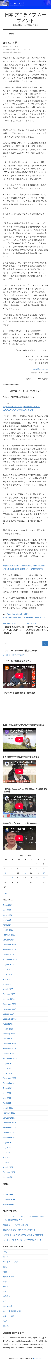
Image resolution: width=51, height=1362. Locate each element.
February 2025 (9, 994)
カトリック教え (9, 1316)
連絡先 (6, 1326)
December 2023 (9, 1044)
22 (37, 878)
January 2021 (8, 1177)
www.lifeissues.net (40, 369)
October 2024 (8, 1014)
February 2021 (9, 1172)
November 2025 (9, 950)
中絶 (7, 52)
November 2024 (9, 1009)
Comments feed (9, 1199)
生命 (15, 52)
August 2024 (8, 1024)
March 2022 (8, 1108)
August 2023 (8, 1063)
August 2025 (8, 964)
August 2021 (8, 1143)
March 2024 (8, 1029)
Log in (5, 1189)
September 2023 (10, 1058)
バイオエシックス (10, 1262)
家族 (11, 52)
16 (44, 873)
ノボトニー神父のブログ (13, 655)
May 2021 (7, 1157)
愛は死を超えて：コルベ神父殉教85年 (19, 1230)
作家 (5, 1321)
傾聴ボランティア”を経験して (15, 1225)
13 (24, 873)
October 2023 (8, 1053)
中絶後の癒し (8, 1306)
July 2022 (7, 1093)
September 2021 (10, 1138)
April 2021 (7, 1162)
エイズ (6, 1257)
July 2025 (7, 969)
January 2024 (8, 1039)
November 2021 (9, 1128)
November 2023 (9, 1049)
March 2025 (8, 989)
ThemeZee (37, 1359)
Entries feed (8, 1194)
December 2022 (9, 1078)
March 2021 (8, 1167)
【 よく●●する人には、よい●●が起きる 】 (22, 1240)
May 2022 (7, 1098)
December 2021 (9, 1123)
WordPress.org (9, 1204)
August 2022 (8, 1088)
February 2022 (9, 1113)
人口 (5, 1301)
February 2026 (9, 935)
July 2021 (7, 1147)
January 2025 (8, 999)
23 (44, 878)
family (20, 614)
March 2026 (8, 930)
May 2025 (7, 979)
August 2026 (8, 905)
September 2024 (10, 1019)
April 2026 (7, 925)
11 (12, 873)
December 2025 (9, 945)
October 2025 (8, 955)
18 (12, 878)
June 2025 (7, 974)
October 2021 (8, 1133)
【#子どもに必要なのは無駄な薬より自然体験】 (23, 1235)
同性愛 (6, 1286)
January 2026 (8, 940)
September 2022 (10, 1083)
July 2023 (7, 1068)
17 (5, 878)
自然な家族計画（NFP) (12, 1311)
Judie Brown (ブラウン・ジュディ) (18, 49)
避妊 (19, 52)
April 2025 (7, 984)
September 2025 (10, 959)
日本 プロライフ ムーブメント (25, 17)
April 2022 (7, 1103)
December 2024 (9, 1004)
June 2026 (7, 915)
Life (26, 614)
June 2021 (7, 1152)
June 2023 (7, 1073)
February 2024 (9, 1034)
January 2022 (8, 1118)
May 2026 (7, 920)
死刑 (5, 1272)
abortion (11, 614)
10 (5, 873)
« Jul (5, 894)
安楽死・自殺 (8, 1276)
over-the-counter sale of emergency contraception (24, 617)
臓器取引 (6, 1296)
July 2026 (7, 910)
